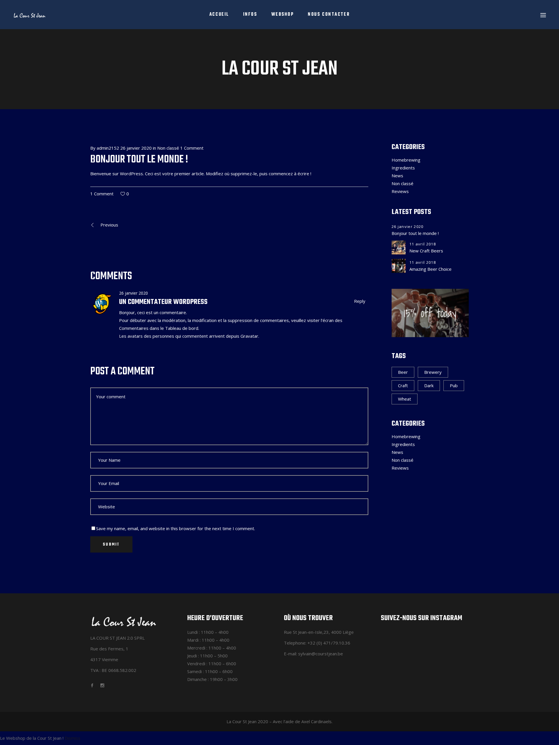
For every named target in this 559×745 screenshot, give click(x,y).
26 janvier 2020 (136, 148)
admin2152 (108, 148)
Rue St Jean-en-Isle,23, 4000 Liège (319, 632)
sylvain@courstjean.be (320, 653)
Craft (403, 385)
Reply (359, 301)
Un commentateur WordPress (163, 302)
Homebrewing (406, 160)
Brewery (433, 372)
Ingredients (403, 168)
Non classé (168, 148)
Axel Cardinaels (316, 721)
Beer (403, 372)
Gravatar (249, 336)
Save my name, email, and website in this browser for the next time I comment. (175, 528)
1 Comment (192, 148)
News (397, 175)
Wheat (404, 399)
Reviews (400, 191)
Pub (454, 385)
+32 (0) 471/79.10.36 (328, 643)
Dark (429, 385)
